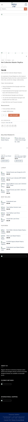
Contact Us (21, 417)
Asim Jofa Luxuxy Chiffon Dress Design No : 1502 (20, 156)
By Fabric (8, 60)
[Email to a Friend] (10, 126)
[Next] (24, 32)
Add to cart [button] (5, 160)
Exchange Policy (7, 416)
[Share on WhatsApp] (2, 126)
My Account (7, 417)
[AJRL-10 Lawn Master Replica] (7, 145)
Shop (16, 417)
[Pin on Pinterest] (13, 126)
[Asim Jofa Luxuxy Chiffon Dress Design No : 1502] (21, 145)
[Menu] (2, 4)
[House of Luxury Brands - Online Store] (14, 4)
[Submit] (25, 9)
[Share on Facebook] (5, 126)
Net (13, 60)
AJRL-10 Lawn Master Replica (6, 156)
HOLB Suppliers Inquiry (19, 416)
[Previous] (3, 32)
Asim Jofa (8, 122)
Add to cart (14, 115)
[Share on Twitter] (7, 126)
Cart (12, 417)
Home (2, 60)
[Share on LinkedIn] (15, 126)
